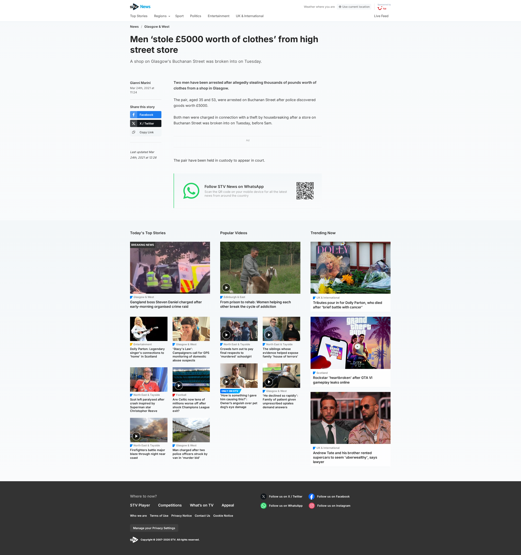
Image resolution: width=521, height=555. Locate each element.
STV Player (140, 505)
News (134, 27)
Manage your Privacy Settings (154, 528)
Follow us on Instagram (333, 505)
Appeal (228, 505)
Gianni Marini (140, 83)
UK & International (250, 16)
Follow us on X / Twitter (285, 496)
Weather (309, 6)
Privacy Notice (181, 515)
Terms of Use (159, 515)
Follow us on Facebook (333, 496)
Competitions (170, 505)
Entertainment (218, 16)
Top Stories (139, 16)
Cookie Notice (223, 515)
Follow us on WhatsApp (286, 505)
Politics (195, 16)
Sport (179, 16)
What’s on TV (201, 505)
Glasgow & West (157, 27)
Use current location (356, 6)
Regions (160, 16)
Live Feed (381, 16)
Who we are (138, 515)
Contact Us (202, 515)
